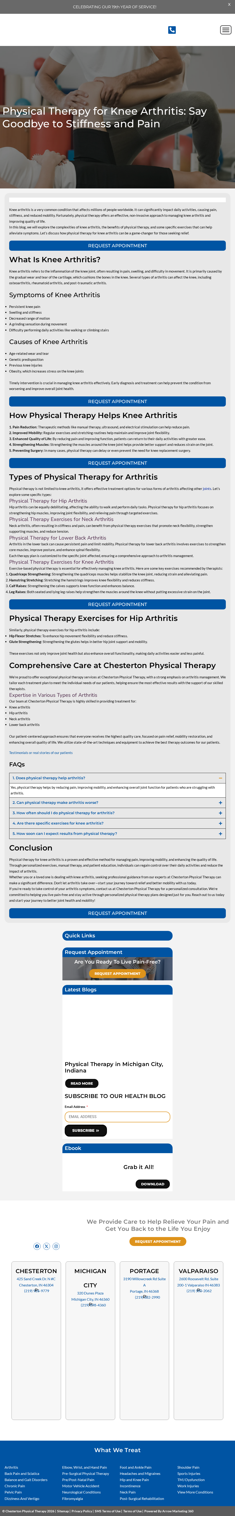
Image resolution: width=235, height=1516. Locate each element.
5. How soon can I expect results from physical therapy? (65, 833)
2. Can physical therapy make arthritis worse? (55, 802)
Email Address (75, 1107)
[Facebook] (37, 1246)
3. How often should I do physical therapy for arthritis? (64, 813)
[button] (172, 30)
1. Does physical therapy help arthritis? (49, 778)
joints (207, 488)
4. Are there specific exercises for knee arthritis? (58, 823)
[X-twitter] (46, 1246)
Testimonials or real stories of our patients (41, 753)
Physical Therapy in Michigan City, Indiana (114, 1067)
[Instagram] (56, 1246)
